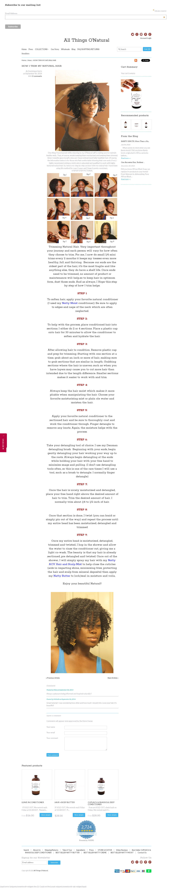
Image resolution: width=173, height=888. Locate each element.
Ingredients (80, 850)
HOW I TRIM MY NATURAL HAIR (44, 60)
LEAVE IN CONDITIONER (33, 802)
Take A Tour (67, 850)
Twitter (132, 34)
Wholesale (65, 49)
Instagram (141, 34)
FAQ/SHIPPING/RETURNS (88, 49)
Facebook (136, 34)
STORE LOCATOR (105, 850)
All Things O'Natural (86, 40)
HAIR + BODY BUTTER (65, 802)
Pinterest (145, 34)
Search (26, 850)
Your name (50, 727)
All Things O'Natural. (41, 870)
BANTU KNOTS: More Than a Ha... (135, 141)
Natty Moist (70, 303)
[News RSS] (135, 61)
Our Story (55, 49)
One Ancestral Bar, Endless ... (132, 162)
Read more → (125, 158)
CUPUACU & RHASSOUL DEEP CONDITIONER (101, 803)
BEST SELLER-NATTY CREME (95, 852)
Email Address (85, 13)
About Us (37, 850)
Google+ (149, 34)
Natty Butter (62, 576)
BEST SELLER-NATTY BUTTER (67, 852)
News (30, 60)
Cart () (147, 49)
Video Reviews (122, 850)
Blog (73, 49)
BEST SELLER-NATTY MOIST (122, 852)
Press (31, 49)
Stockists (25, 53)
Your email (50, 732)
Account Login (145, 38)
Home (24, 49)
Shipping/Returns (51, 850)
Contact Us (142, 852)
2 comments (37, 76)
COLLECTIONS (41, 49)
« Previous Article (53, 678)
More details (45, 815)
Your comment (52, 738)
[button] (3, 444)
